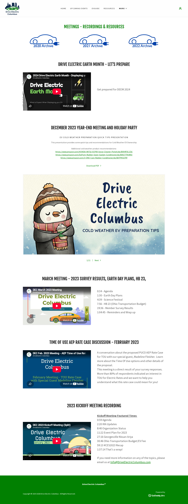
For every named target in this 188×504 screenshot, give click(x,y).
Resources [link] (109, 8)
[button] (123, 8)
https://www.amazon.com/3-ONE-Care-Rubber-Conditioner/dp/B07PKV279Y (93, 157)
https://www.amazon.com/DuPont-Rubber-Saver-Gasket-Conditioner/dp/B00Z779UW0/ (94, 154)
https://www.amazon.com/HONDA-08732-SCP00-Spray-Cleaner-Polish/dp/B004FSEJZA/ (94, 151)
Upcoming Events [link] (79, 8)
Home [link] (63, 8)
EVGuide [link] (96, 8)
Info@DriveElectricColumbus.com (130, 462)
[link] (12, 8)
